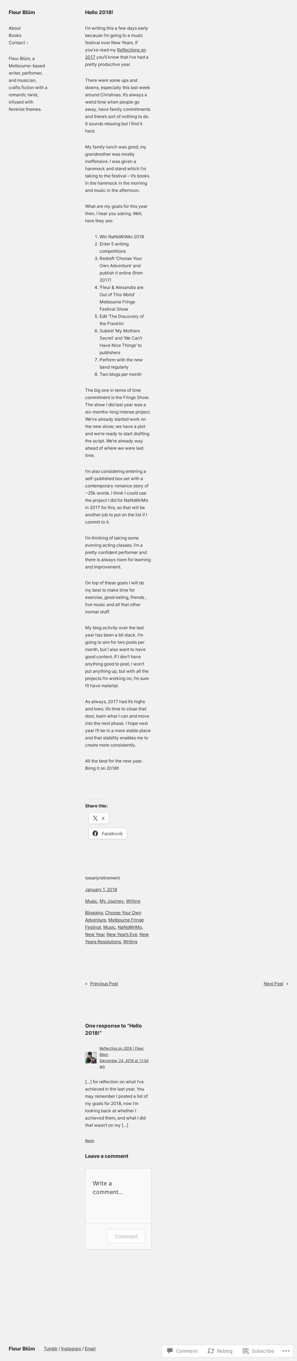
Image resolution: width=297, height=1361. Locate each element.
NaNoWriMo (130, 927)
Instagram (71, 1348)
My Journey (112, 901)
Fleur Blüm (22, 12)
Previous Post (104, 983)
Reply (90, 1140)
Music (91, 901)
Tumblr (51, 1348)
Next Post (273, 983)
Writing (133, 901)
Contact (17, 42)
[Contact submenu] (27, 42)
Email (90, 1348)
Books (15, 35)
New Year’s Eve (121, 934)
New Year (94, 934)
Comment (126, 1236)
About (15, 28)
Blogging (94, 912)
